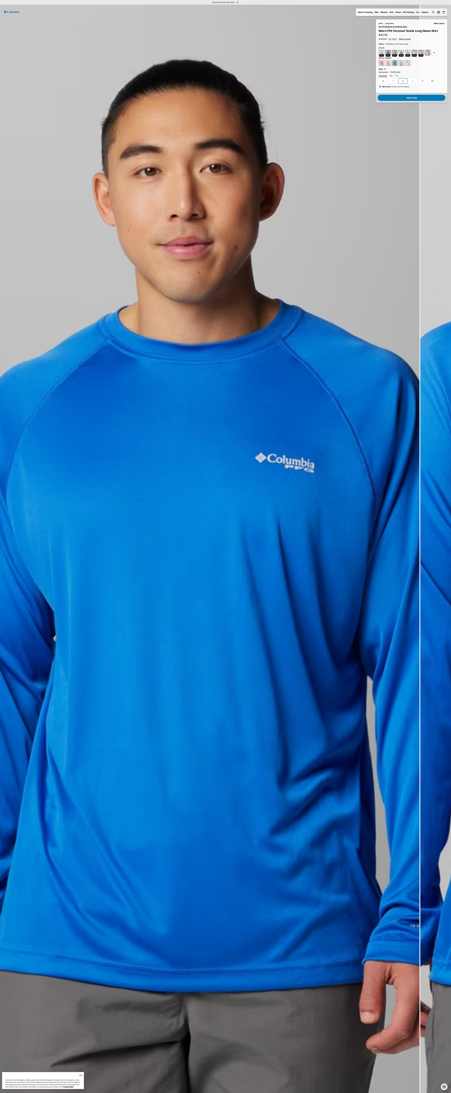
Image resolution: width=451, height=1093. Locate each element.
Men (377, 12)
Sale (418, 12)
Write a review (405, 39)
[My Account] (438, 12)
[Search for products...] (433, 12)
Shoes (398, 12)
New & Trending (365, 12)
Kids (392, 12)
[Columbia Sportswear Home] (11, 11)
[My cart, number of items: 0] (443, 12)
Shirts (381, 23)
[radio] (381, 52)
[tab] (383, 76)
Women (384, 12)
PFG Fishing (408, 12)
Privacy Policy (68, 1087)
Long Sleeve (389, 23)
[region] (225, 549)
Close (80, 1075)
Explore (425, 12)
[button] (444, 1086)
